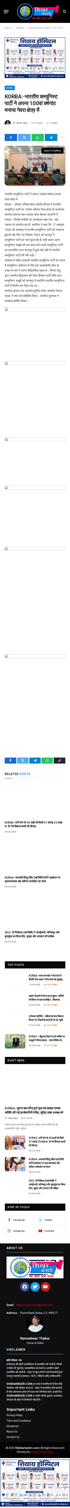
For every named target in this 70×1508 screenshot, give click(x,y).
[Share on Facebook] (11, 137)
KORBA (9, 88)
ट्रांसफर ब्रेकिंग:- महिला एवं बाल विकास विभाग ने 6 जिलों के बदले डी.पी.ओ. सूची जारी (46, 1020)
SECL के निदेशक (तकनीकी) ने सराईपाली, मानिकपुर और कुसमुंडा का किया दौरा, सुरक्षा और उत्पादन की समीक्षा (47, 1184)
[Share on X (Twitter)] (24, 137)
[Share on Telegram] (51, 137)
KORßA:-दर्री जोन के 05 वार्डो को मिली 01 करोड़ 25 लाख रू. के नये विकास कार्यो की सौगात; (47, 1141)
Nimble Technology (41, 1451)
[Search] (64, 11)
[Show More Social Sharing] (61, 137)
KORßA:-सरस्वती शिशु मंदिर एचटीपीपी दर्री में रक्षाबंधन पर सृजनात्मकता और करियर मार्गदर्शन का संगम (46, 1163)
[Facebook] (24, 1286)
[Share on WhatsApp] (38, 137)
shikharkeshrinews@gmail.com (34, 1304)
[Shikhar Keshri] (37, 11)
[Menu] (6, 11)
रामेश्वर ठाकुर (21, 123)
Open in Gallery (52, 150)
